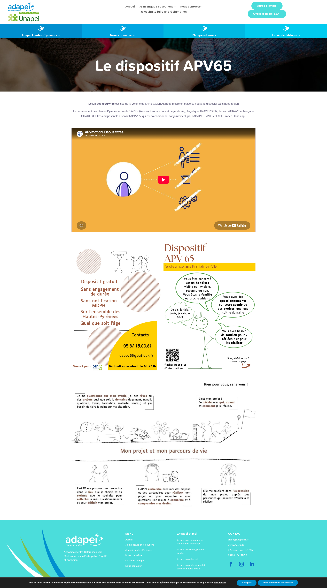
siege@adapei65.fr (238, 539)
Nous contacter (133, 565)
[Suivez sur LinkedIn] (252, 564)
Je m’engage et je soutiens (139, 544)
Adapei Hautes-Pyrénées (138, 550)
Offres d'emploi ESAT (267, 13)
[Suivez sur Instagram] (241, 564)
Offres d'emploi (267, 5)
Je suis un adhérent (187, 559)
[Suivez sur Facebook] (231, 564)
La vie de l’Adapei (134, 560)
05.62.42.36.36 (236, 544)
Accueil (129, 539)
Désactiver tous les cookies (278, 582)
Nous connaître (133, 555)
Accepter (246, 582)
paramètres (220, 582)
